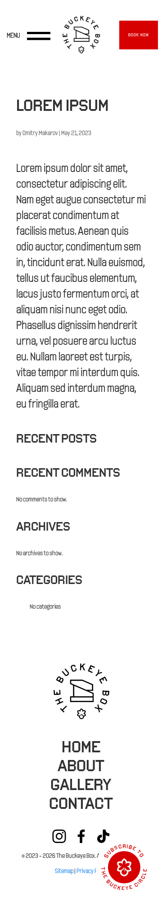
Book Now (138, 35)
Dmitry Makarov (40, 133)
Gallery (81, 784)
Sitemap (64, 871)
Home (81, 747)
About (81, 765)
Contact (81, 803)
